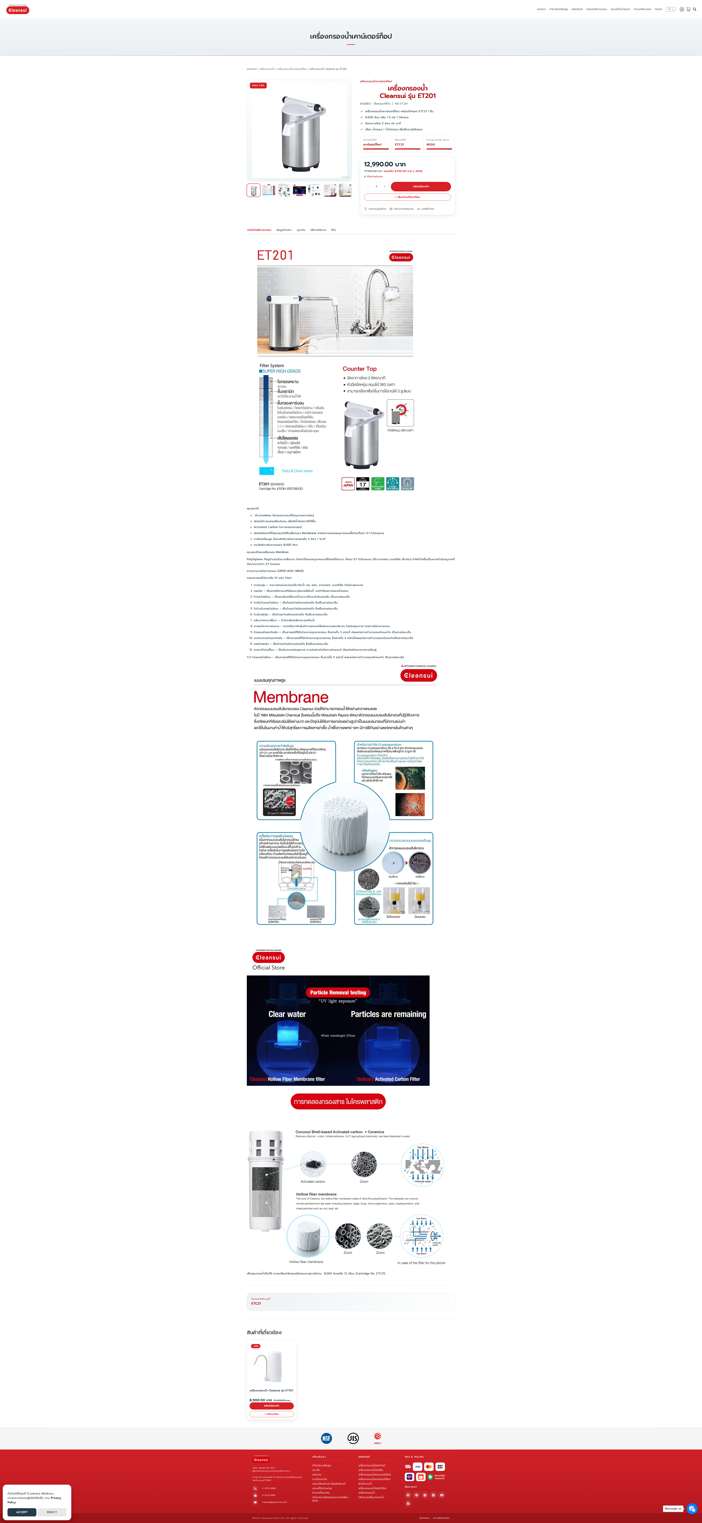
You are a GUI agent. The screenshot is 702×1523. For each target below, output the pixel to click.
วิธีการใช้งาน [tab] (318, 230)
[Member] (682, 9)
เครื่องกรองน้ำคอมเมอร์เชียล (374, 1475)
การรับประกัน (319, 1479)
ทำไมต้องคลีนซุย (559, 9)
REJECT (52, 1512)
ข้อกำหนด (424, 1518)
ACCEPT (22, 1512)
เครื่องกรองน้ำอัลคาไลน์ (371, 1465)
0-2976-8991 (268, 1495)
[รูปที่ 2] (269, 190)
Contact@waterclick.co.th (274, 1502)
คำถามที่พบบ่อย (642, 9)
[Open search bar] (695, 9)
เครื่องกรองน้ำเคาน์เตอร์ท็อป (292, 69)
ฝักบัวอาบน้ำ (365, 1484)
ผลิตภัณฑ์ (577, 9)
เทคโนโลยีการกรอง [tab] (259, 230)
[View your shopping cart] (688, 9)
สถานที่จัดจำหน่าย (620, 9)
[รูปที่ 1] (253, 190)
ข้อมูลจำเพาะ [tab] (284, 230)
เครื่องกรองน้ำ (267, 69)
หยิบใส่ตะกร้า (421, 186)
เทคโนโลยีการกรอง (596, 9)
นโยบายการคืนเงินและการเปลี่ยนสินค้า (330, 1499)
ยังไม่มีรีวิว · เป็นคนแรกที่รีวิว (375, 104)
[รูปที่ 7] (345, 190)
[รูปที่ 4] (299, 190)
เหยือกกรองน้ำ (366, 1493)
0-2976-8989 (269, 1488)
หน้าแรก (541, 9)
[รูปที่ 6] (330, 190)
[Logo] (17, 9)
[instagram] (433, 1495)
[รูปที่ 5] (315, 190)
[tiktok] (408, 1503)
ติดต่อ (658, 9)
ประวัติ (316, 1470)
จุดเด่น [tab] (301, 230)
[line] (416, 1495)
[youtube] (441, 1495)
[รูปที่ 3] (284, 190)
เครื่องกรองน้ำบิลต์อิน (370, 1470)
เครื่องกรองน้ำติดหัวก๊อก (372, 1488)
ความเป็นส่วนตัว (441, 1518)
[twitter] (425, 1495)
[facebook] (408, 1495)
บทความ (316, 1475)
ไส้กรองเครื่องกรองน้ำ (371, 1497)
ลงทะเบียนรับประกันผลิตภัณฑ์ (328, 1484)
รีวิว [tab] (333, 230)
